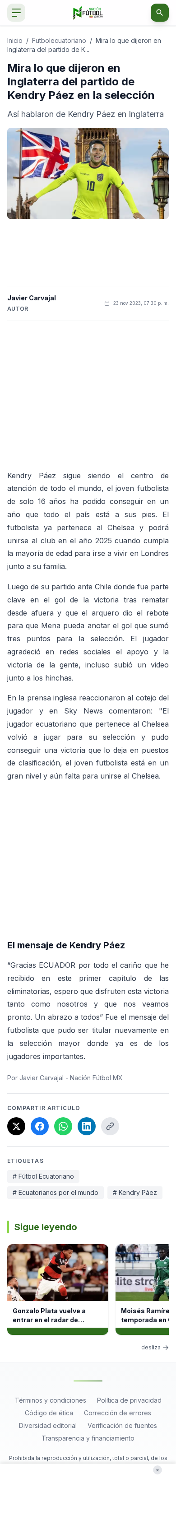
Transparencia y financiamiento (88, 1438)
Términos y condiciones (50, 1400)
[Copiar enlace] (110, 1126)
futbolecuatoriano (59, 40)
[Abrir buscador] (160, 13)
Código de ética (49, 1413)
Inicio (15, 40)
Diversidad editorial (48, 1425)
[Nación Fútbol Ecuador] (88, 12)
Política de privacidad (129, 1400)
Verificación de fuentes (122, 1425)
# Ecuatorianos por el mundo (55, 1192)
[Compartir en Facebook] (40, 1126)
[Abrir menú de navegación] (16, 13)
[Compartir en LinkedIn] (87, 1126)
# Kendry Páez (135, 1192)
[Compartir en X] (16, 1126)
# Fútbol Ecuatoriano (43, 1176)
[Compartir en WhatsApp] (63, 1126)
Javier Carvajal (31, 298)
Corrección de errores (117, 1413)
